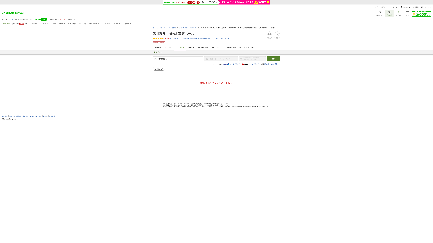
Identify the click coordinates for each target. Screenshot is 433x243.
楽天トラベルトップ (159, 28)
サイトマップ (394, 7)
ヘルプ (376, 7)
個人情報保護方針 (15, 116)
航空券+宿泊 (234, 64)
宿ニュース (169, 47)
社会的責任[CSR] (28, 116)
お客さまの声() (233, 47)
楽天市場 (416, 7)
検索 (273, 59)
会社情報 (4, 116)
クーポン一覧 (249, 47)
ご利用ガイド (384, 7)
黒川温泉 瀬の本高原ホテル (173, 33)
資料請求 (52, 116)
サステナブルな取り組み (221, 38)
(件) (173, 38)
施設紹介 (158, 47)
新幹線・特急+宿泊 (271, 64)
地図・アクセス (217, 47)
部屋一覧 (191, 47)
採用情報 (38, 116)
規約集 (45, 116)
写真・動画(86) (203, 47)
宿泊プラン (158, 52)
